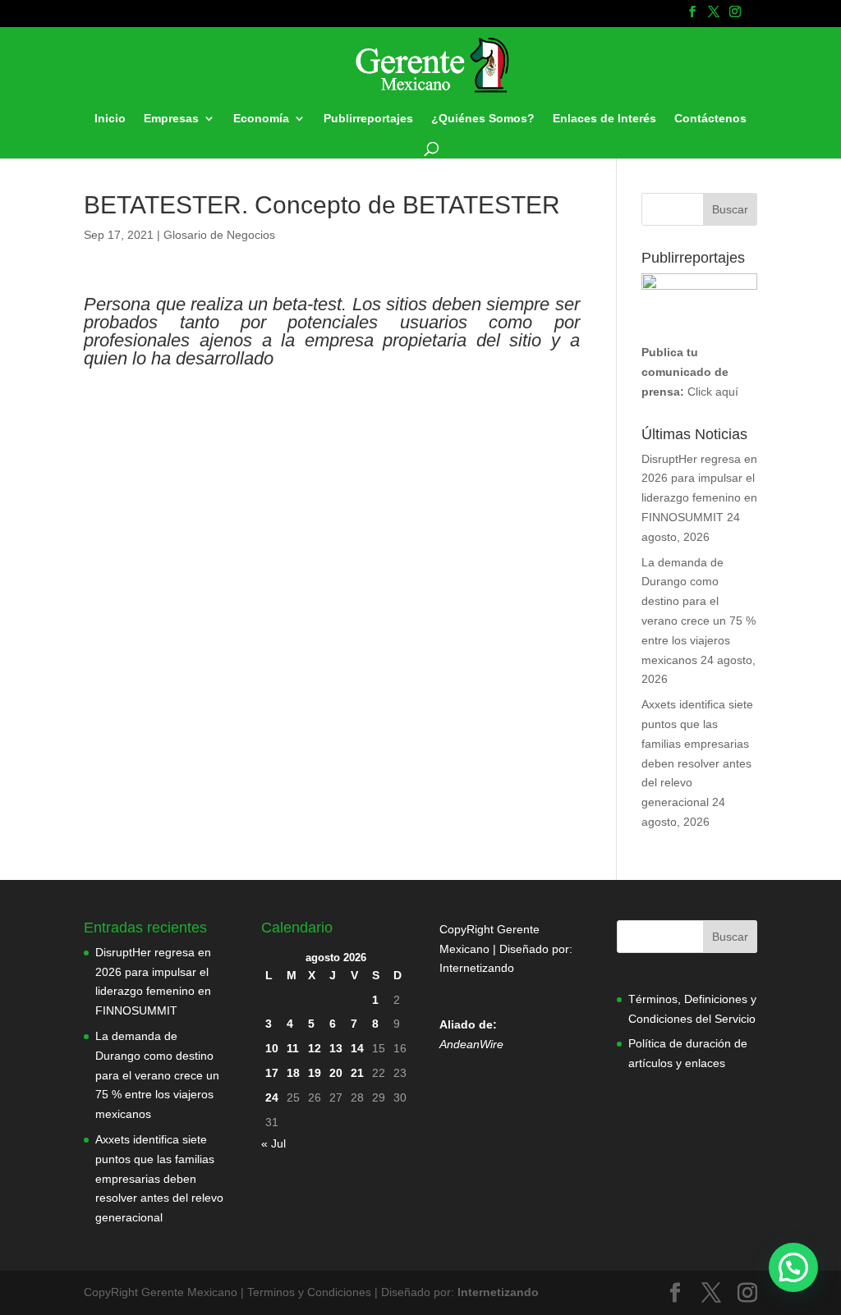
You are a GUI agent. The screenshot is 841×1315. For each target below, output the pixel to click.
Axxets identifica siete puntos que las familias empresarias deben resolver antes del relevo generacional (159, 1178)
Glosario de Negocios (219, 234)
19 (314, 1072)
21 (357, 1072)
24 (271, 1097)
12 (314, 1048)
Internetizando (476, 967)
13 (335, 1048)
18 (293, 1072)
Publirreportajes (368, 118)
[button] (793, 1267)
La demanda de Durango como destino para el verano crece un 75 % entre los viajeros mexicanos (157, 1074)
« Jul (273, 1143)
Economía (261, 118)
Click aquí (712, 391)
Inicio (110, 118)
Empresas (171, 118)
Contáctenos (710, 118)
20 (335, 1072)
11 (293, 1048)
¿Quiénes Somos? (483, 118)
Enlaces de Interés (604, 118)
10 (271, 1048)
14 (357, 1048)
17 (271, 1072)
